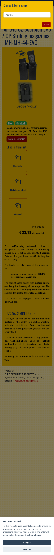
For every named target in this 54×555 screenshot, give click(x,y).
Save (46, 24)
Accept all (27, 542)
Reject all (27, 549)
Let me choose (34, 535)
